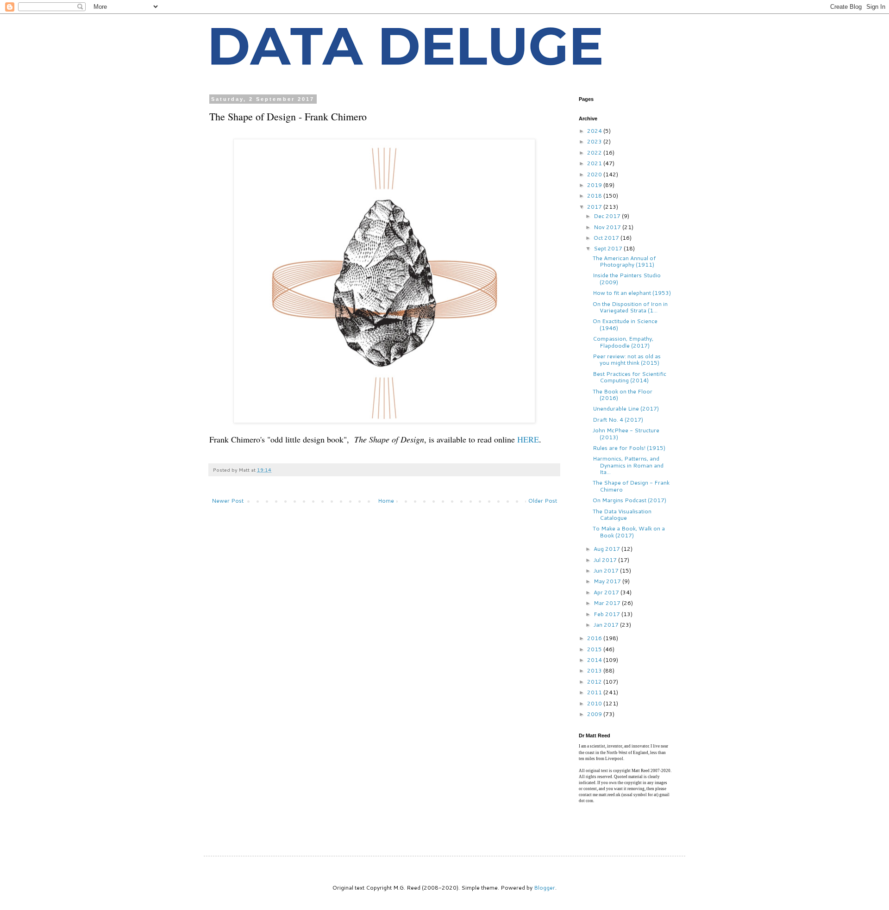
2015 (595, 649)
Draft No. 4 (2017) (618, 420)
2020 (595, 174)
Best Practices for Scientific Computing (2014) (629, 377)
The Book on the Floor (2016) (622, 394)
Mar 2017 (608, 603)
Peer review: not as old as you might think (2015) (627, 359)
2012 (595, 682)
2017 (595, 207)
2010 (595, 703)
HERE (528, 439)
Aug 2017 (607, 549)
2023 (595, 141)
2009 (595, 714)
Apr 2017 (607, 592)
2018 (595, 195)
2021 (595, 163)
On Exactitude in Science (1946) (625, 324)
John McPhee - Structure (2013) (626, 433)
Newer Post (228, 501)
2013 (595, 670)
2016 (595, 638)
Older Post (542, 501)
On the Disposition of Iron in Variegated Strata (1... (630, 307)
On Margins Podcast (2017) (629, 500)
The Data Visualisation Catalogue (622, 514)
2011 (595, 692)
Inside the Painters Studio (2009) (627, 278)
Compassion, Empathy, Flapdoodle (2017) (623, 342)
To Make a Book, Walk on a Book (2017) (629, 531)
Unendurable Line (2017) (626, 408)
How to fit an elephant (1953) (632, 293)
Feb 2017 (607, 614)
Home (386, 501)
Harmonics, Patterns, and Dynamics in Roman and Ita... (628, 465)
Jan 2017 (607, 625)
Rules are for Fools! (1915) (629, 448)
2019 (595, 185)
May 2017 (608, 581)
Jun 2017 (607, 570)
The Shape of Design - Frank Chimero (631, 486)
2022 (595, 152)
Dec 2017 (608, 216)
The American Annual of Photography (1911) (624, 261)
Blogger (544, 887)
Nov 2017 (608, 227)
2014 (595, 660)
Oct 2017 (607, 238)
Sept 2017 (609, 248)
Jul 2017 (606, 560)
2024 (595, 131)
